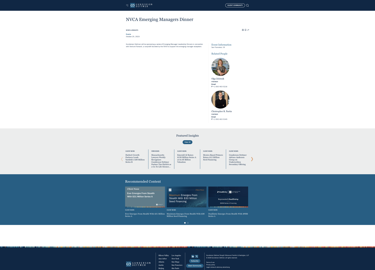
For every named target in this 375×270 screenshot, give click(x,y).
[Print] (243, 30)
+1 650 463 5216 (220, 87)
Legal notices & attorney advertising (218, 267)
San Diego (175, 262)
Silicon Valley (163, 255)
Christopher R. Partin (221, 111)
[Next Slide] (252, 159)
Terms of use (210, 262)
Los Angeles (176, 255)
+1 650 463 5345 (220, 119)
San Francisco (177, 265)
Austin (161, 265)
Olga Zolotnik (217, 78)
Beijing (161, 268)
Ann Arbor (162, 259)
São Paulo (175, 268)
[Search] (247, 5)
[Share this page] (248, 30)
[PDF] (245, 30)
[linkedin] (192, 256)
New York (175, 259)
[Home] (141, 5)
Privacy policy (210, 265)
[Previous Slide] (121, 159)
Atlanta (161, 262)
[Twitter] (196, 256)
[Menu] (127, 5)
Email (213, 84)
